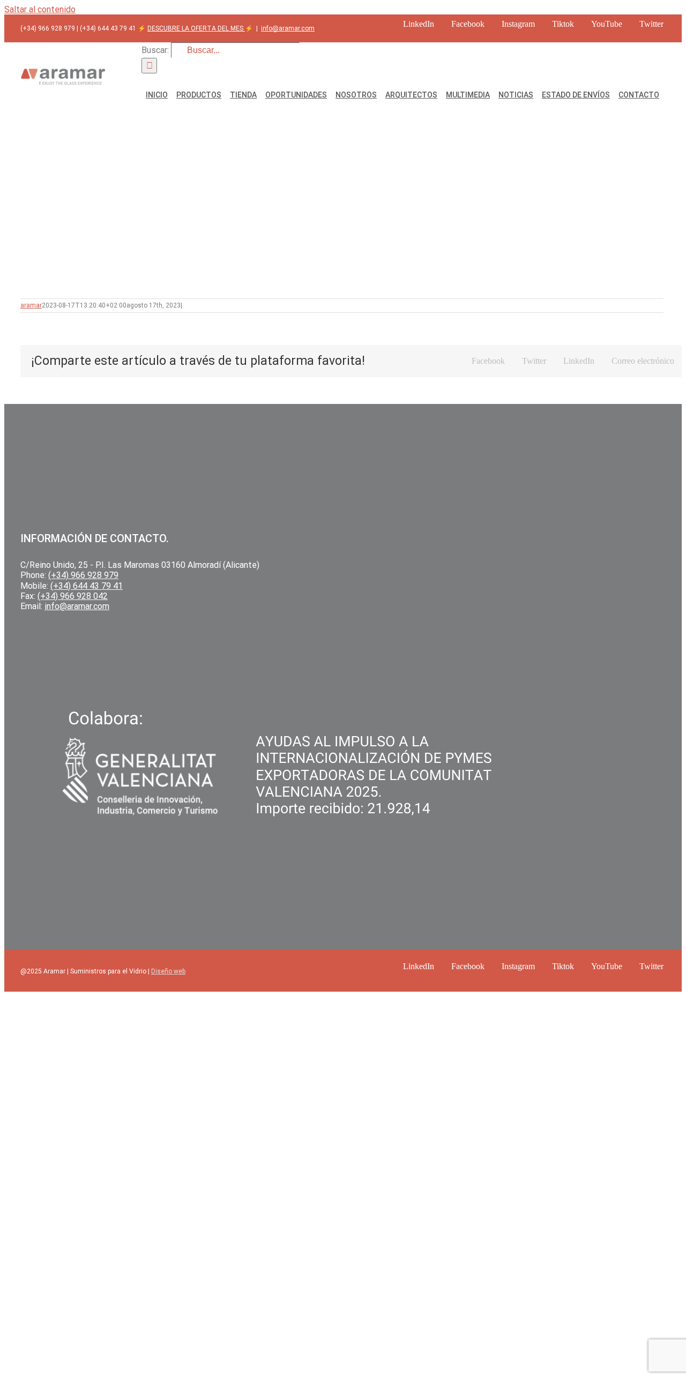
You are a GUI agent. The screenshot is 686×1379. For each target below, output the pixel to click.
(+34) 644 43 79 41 (86, 586)
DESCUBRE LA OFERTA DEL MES (196, 28)
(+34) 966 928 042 (73, 596)
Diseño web (168, 971)
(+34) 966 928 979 (83, 575)
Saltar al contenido (40, 9)
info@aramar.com (288, 28)
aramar (31, 305)
